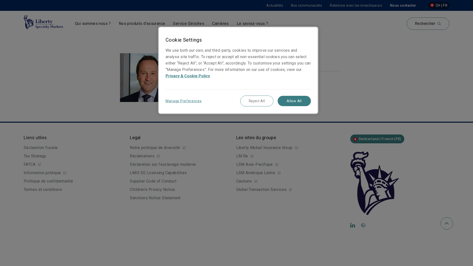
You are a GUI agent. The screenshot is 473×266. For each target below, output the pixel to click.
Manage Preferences (184, 101)
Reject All (257, 101)
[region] (238, 70)
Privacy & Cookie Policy (188, 76)
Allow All (294, 101)
